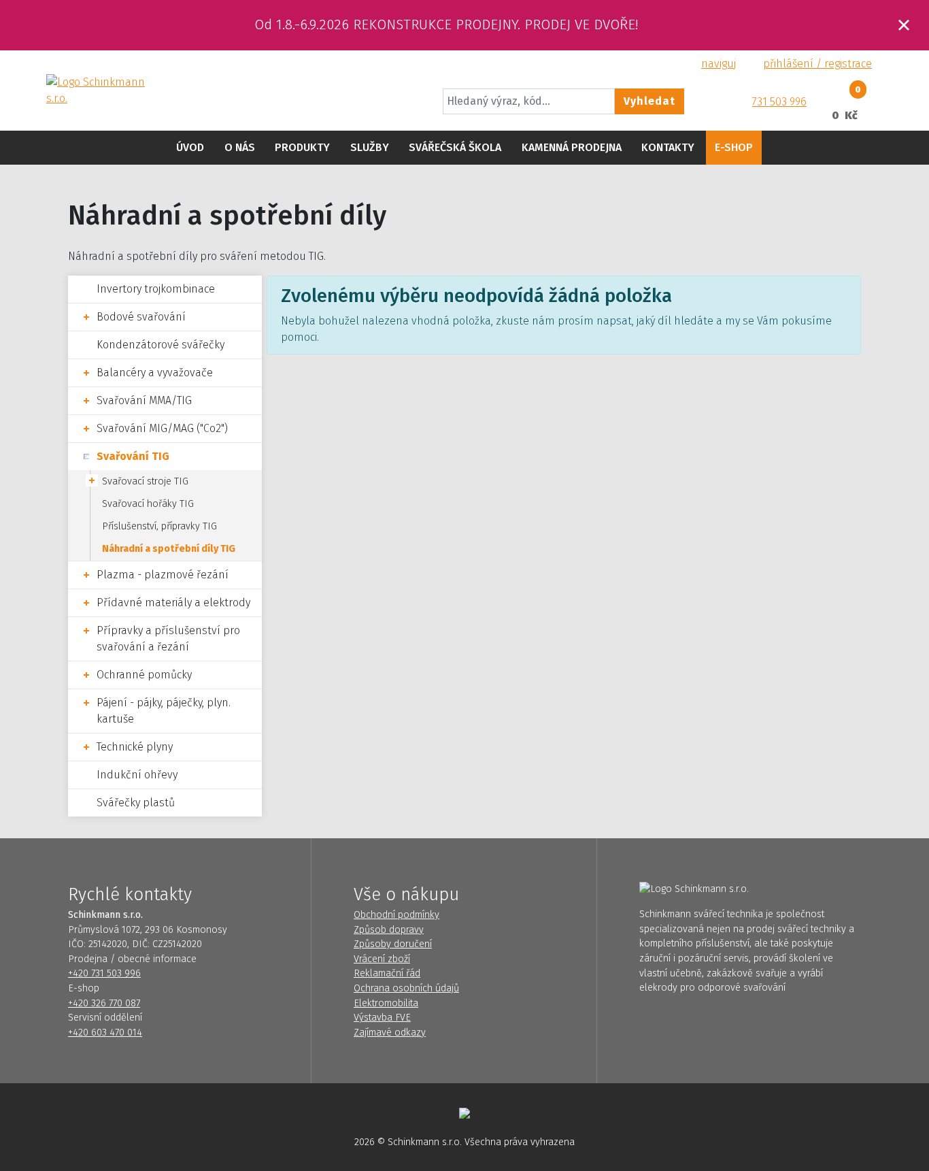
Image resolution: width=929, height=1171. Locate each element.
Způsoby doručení (393, 944)
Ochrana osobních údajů (406, 988)
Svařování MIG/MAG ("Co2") (162, 428)
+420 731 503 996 (104, 973)
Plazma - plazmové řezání (163, 574)
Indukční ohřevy (137, 774)
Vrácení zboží (382, 959)
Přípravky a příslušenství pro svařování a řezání (168, 638)
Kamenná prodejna (572, 147)
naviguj (718, 63)
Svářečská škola (455, 147)
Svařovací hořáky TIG (148, 504)
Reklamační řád (387, 973)
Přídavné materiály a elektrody (173, 602)
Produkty (302, 147)
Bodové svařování (141, 316)
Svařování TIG (133, 456)
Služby (369, 147)
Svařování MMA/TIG (144, 400)
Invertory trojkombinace (156, 288)
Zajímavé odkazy (390, 1032)
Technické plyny (135, 746)
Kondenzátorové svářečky (160, 344)
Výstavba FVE (382, 1017)
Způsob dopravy (389, 930)
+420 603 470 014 (105, 1032)
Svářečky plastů (136, 802)
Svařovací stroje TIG (145, 481)
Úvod (190, 147)
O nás (239, 147)
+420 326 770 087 (104, 1003)
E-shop (734, 147)
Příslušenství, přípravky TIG (159, 526)
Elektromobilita (386, 1003)
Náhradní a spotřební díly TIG (168, 549)
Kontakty (667, 147)
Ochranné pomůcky (144, 674)
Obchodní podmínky (396, 915)
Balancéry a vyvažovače (155, 372)
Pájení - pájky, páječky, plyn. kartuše (164, 710)
